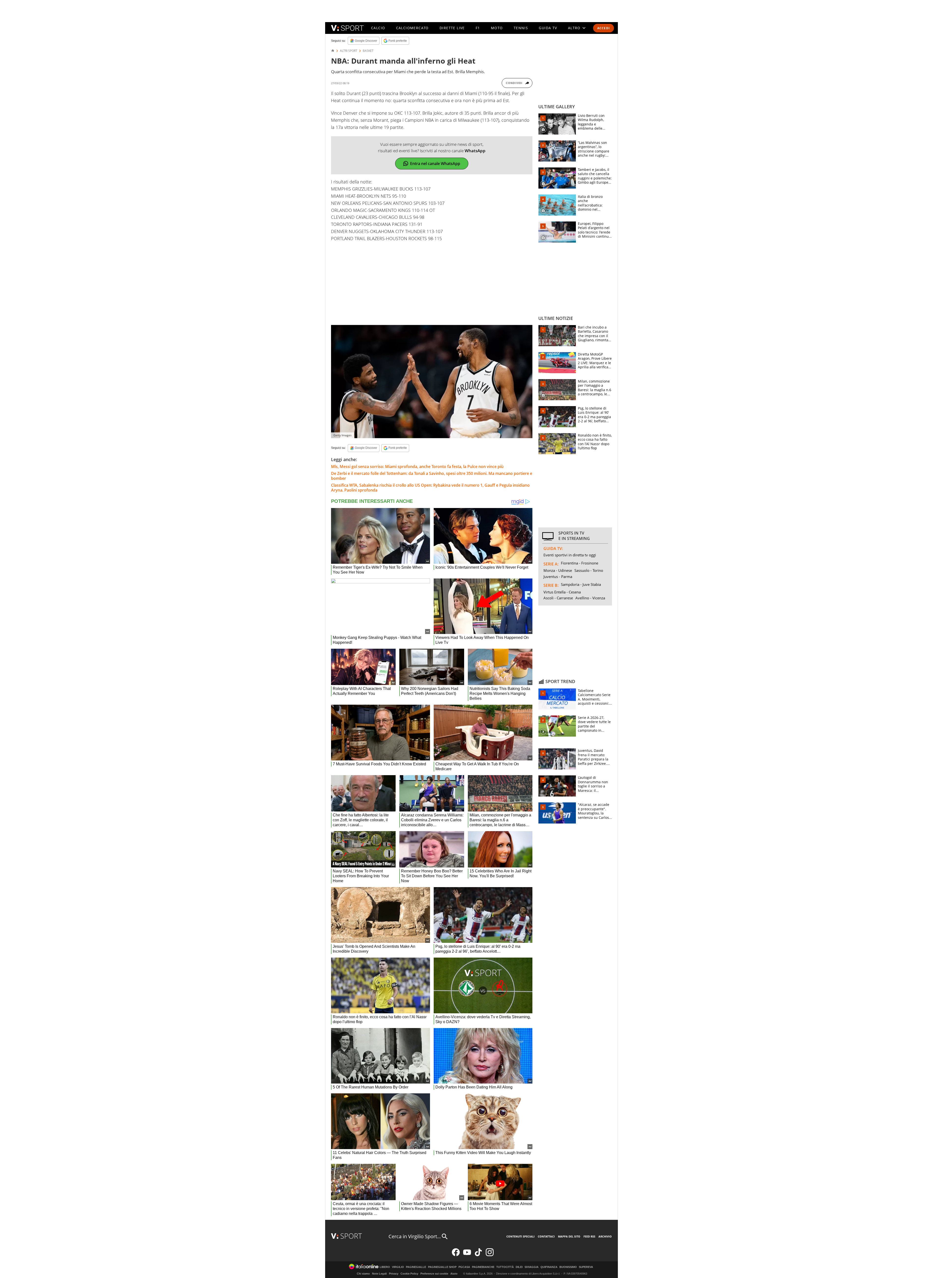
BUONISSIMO (568, 1267)
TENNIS (521, 28)
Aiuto (454, 1273)
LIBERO (385, 1267)
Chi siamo (363, 1273)
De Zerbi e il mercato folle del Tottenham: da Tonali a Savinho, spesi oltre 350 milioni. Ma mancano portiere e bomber (431, 476)
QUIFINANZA (549, 1267)
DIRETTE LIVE (452, 28)
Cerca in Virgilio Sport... (414, 1236)
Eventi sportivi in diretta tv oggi (569, 554)
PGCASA (464, 1267)
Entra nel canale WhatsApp (435, 163)
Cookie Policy (409, 1273)
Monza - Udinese (557, 570)
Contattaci (546, 1236)
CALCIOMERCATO (412, 28)
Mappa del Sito (569, 1236)
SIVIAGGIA (532, 1267)
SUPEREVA (586, 1267)
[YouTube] (467, 1255)
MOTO (497, 28)
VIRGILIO (398, 1267)
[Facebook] (456, 1255)
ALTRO (574, 28)
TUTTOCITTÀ (505, 1267)
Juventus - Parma (557, 576)
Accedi (603, 28)
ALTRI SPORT (348, 51)
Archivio (605, 1236)
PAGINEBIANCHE (483, 1267)
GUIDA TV (548, 28)
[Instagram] (490, 1255)
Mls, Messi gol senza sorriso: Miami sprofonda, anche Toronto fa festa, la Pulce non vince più (417, 466)
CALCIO (378, 28)
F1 (478, 28)
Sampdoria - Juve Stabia (581, 584)
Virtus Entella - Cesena (562, 592)
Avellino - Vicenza (590, 597)
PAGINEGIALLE (416, 1267)
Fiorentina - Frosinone (579, 563)
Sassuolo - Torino (588, 570)
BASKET (368, 51)
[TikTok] (478, 1255)
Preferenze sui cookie (434, 1273)
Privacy (393, 1273)
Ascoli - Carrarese (558, 597)
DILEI (519, 1267)
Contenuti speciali (520, 1236)
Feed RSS (589, 1236)
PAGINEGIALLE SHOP (442, 1267)
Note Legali (379, 1273)
